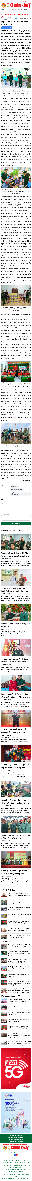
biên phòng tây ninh (16, 489)
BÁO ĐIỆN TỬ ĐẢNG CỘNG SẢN (16, 1135)
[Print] (18, 18)
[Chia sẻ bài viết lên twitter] (16, 18)
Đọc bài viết (7, 28)
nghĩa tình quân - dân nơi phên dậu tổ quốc (19, 493)
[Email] (21, 18)
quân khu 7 (14, 486)
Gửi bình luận (16, 523)
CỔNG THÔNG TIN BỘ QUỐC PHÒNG (16, 1141)
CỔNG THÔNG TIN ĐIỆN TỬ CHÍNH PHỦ (16, 1137)
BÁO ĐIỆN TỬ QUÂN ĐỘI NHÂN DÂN (16, 1139)
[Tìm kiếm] (30, 9)
